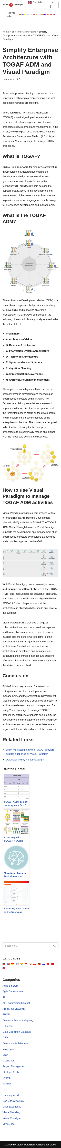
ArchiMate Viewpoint (14, 1008)
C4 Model (8, 1026)
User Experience (12, 1106)
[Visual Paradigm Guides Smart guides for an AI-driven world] (13, 4)
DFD (5, 1037)
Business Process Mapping (18, 1020)
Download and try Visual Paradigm (25, 759)
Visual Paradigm (12, 1118)
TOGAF (7, 1083)
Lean (5, 1054)
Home (6, 31)
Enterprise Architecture (24, 31)
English (37, 2)
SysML (7, 1077)
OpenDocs (9, 1060)
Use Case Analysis (13, 1100)
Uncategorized (11, 1095)
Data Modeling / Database (17, 1031)
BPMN (6, 1014)
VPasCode (9, 1123)
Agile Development (13, 991)
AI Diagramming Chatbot (16, 1002)
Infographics (9, 1049)
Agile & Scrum (10, 985)
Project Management (14, 1066)
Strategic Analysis (12, 1072)
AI (4, 997)
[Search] (54, 945)
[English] (20, 14)
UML (5, 1089)
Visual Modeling (11, 1112)
